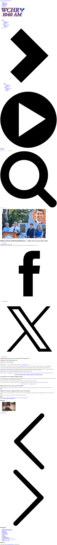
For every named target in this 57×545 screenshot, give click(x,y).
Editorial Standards (4, 532)
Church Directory (4, 5)
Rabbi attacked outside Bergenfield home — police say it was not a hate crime (16, 397)
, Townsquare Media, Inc (10, 544)
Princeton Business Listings (6, 540)
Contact (3, 539)
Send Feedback (6, 26)
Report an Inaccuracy (5, 534)
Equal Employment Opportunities (7, 529)
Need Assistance (4, 531)
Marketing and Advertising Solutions (7, 530)
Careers (5, 27)
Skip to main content (3, 0)
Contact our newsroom (32, 383)
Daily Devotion (4, 4)
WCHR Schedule (6, 22)
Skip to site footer (8, 0)
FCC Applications (4, 533)
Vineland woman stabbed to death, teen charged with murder (31, 374)
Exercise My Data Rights (5, 538)
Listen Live (5, 21)
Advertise (5, 25)
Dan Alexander (2, 244)
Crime (9, 398)
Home (5, 83)
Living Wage (2, 387)
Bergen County (6, 398)
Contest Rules (4, 535)
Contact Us (5, 87)
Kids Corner (4, 6)
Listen (3, 20)
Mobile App (5, 23)
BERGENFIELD (3, 364)
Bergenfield (12, 398)
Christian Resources (5, 3)
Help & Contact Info (7, 24)
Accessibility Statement (5, 537)
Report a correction (24, 383)
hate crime (23, 364)
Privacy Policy (4, 536)
